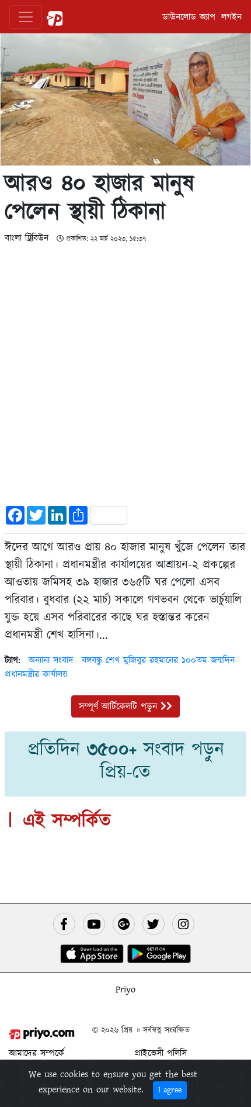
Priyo (125, 989)
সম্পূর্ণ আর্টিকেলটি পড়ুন (120, 706)
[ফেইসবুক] (64, 924)
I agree (170, 1090)
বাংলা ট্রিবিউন (28, 238)
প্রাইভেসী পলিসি (160, 1053)
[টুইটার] (153, 924)
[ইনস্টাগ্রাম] (183, 924)
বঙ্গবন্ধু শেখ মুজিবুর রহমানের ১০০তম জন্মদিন (158, 660)
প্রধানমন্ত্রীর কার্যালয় (36, 674)
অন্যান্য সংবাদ (51, 660)
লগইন (231, 17)
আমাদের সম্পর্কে (36, 1053)
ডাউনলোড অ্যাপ (188, 17)
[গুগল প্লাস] (124, 924)
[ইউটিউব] (94, 924)
